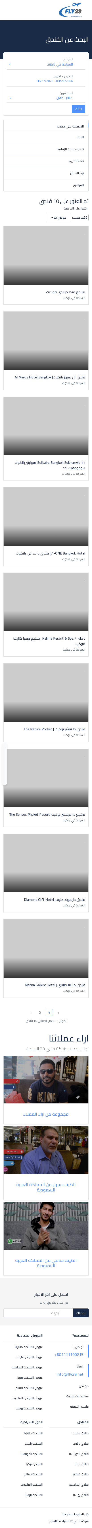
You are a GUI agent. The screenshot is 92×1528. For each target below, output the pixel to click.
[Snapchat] (4, 779)
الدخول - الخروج (63, 76)
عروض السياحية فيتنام (29, 1388)
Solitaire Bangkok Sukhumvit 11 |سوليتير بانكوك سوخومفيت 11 (50, 465)
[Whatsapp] (4, 746)
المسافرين (66, 93)
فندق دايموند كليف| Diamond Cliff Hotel (54, 899)
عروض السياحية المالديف (27, 1398)
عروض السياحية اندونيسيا (27, 1367)
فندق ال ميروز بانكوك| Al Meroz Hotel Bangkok (50, 377)
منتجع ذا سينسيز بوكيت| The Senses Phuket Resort (47, 814)
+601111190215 (69, 1354)
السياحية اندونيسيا (32, 1454)
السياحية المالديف (32, 1484)
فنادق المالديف (79, 1484)
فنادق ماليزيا (81, 1433)
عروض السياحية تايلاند (29, 1357)
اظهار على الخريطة (76, 208)
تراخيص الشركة (79, 1406)
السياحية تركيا (34, 1464)
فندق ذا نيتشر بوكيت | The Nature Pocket (54, 729)
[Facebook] (4, 760)
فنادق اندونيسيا (79, 1454)
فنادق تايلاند (81, 1443)
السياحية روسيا (34, 1495)
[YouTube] (4, 753)
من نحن (84, 1386)
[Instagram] (4, 772)
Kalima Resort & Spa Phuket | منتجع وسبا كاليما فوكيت (49, 641)
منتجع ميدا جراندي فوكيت (65, 292)
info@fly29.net (70, 1374)
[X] (4, 766)
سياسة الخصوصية (77, 1396)
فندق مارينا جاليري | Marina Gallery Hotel (55, 985)
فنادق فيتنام (81, 1474)
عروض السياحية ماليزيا (29, 1347)
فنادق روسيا (81, 1495)
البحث (78, 109)
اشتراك (80, 1313)
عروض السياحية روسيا (29, 1408)
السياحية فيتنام (33, 1474)
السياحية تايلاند (34, 1443)
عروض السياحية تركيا (30, 1377)
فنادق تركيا (82, 1464)
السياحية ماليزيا (33, 1433)
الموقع (68, 59)
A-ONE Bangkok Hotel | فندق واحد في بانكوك (50, 553)
